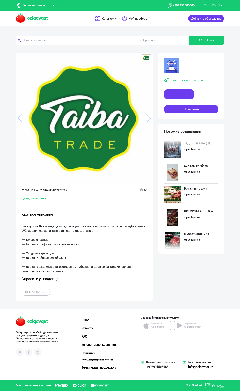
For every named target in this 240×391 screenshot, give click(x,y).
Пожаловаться (36, 291)
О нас (85, 320)
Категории (109, 18)
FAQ (84, 336)
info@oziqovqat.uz (200, 367)
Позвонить (191, 109)
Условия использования (99, 345)
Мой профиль (138, 18)
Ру (220, 5)
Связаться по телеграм (186, 80)
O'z (214, 5)
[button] (146, 57)
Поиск (210, 40)
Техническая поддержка (99, 367)
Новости (87, 328)
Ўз (206, 5)
